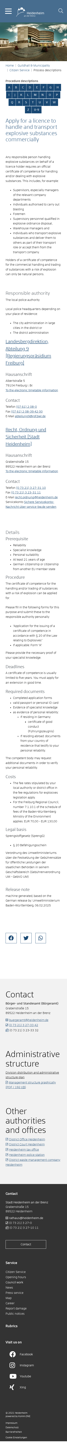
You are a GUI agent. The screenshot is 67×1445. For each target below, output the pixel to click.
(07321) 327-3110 (31, 487)
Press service (14, 1292)
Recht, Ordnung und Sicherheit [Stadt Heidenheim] (26, 437)
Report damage (16, 1308)
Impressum (11, 1423)
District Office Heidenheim (27, 1139)
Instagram (27, 1365)
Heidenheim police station (27, 1154)
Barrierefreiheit (14, 1432)
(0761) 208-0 (26, 406)
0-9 (36, 109)
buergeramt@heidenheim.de (28, 1020)
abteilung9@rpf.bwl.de (30, 416)
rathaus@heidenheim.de (26, 1218)
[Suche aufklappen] (60, 11)
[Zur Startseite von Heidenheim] (30, 11)
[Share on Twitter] (26, 938)
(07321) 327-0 (20, 1222)
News (9, 1287)
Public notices (15, 1313)
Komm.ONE (24, 1416)
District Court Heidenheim (27, 1144)
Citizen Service (19, 70)
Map (9, 1298)
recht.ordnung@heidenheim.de (36, 497)
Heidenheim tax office (24, 1149)
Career (10, 1303)
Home (10, 65)
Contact (26, 1244)
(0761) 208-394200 (27, 411)
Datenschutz (12, 1428)
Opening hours (16, 1277)
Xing (23, 1387)
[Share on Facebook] (11, 938)
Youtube (25, 1376)
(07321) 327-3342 (23, 1025)
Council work (14, 1282)
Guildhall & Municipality (34, 65)
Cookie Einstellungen (16, 1438)
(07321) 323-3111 (26, 492)
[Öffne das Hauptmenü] (8, 11)
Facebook (26, 1354)
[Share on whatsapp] (40, 938)
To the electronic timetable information (32, 390)
